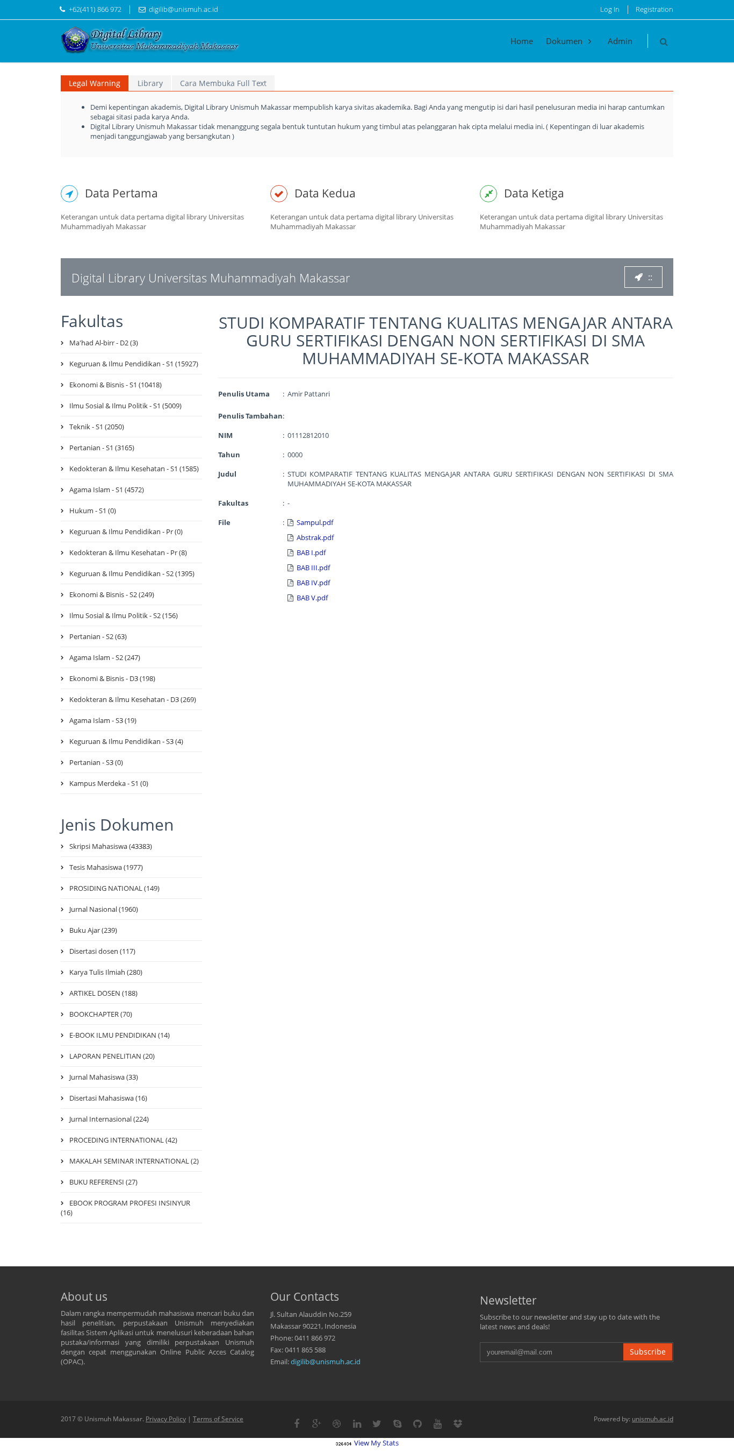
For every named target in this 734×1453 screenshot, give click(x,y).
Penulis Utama (244, 394)
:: (650, 277)
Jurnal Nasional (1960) (103, 909)
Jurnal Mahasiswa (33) (103, 1077)
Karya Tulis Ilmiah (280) (105, 972)
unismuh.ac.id (652, 1418)
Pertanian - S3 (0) (96, 762)
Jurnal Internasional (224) (109, 1119)
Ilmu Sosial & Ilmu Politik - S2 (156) (123, 615)
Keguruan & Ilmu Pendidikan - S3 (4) (126, 741)
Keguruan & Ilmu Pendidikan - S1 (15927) (133, 363)
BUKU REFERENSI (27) (103, 1182)
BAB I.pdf (311, 552)
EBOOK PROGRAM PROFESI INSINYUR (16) (125, 1207)
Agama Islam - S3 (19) (102, 720)
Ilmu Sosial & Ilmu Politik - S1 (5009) (125, 405)
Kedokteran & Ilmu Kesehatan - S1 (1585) (134, 468)
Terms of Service (218, 1418)
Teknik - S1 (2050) (96, 426)
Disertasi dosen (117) (102, 951)
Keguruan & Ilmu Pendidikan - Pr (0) (126, 531)
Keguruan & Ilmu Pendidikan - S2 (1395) (132, 573)
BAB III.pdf (313, 567)
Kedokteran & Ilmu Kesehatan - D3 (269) (132, 699)
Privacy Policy (166, 1418)
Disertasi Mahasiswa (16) (108, 1098)
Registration (654, 9)
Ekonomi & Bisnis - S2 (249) (111, 594)
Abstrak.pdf (315, 537)
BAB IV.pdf (313, 582)
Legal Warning (94, 83)
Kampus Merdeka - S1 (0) (108, 783)
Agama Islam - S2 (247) (104, 657)
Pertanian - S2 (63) (98, 636)
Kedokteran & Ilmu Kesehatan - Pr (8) (128, 552)
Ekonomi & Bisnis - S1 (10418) (115, 384)
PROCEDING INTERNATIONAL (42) (123, 1140)
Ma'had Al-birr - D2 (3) (103, 343)
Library (150, 83)
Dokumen (565, 41)
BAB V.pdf (312, 598)
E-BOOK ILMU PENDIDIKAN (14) (119, 1035)
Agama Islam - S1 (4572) (106, 489)
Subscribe (648, 1351)
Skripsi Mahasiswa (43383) (110, 846)
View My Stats (376, 1443)
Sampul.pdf (315, 522)
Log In (610, 9)
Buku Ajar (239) (93, 930)
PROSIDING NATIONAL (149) (114, 888)
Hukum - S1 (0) (92, 510)
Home (521, 41)
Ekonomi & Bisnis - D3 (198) (112, 678)
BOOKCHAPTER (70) (100, 1014)
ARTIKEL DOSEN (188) (103, 993)
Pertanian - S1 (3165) (101, 447)
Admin (620, 41)
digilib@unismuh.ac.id (326, 1361)
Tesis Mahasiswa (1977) (106, 867)
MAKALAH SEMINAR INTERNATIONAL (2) (134, 1161)
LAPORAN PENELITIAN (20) (112, 1056)
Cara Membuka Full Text (223, 83)
